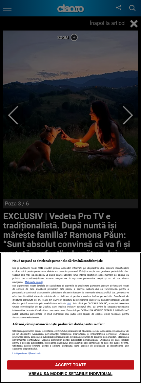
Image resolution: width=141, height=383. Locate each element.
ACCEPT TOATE (70, 364)
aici (69, 303)
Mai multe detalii (34, 282)
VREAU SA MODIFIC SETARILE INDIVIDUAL (70, 373)
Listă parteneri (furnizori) (26, 353)
